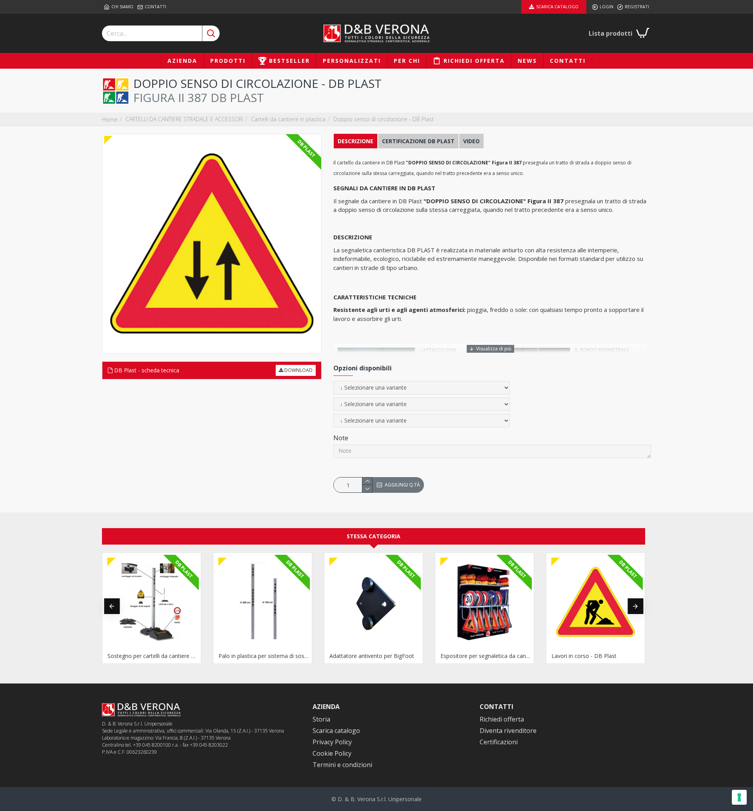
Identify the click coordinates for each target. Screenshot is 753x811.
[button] (112, 606)
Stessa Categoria (373, 536)
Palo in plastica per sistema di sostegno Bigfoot (264, 656)
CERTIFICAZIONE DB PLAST (418, 141)
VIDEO (471, 141)
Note (340, 438)
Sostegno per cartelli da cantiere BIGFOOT (153, 656)
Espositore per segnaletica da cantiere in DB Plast (486, 656)
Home (110, 119)
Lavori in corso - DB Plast (584, 656)
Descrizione (355, 141)
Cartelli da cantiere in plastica (288, 119)
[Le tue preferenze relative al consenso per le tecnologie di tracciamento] (739, 797)
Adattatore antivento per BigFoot (371, 656)
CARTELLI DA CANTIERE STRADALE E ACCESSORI (184, 119)
